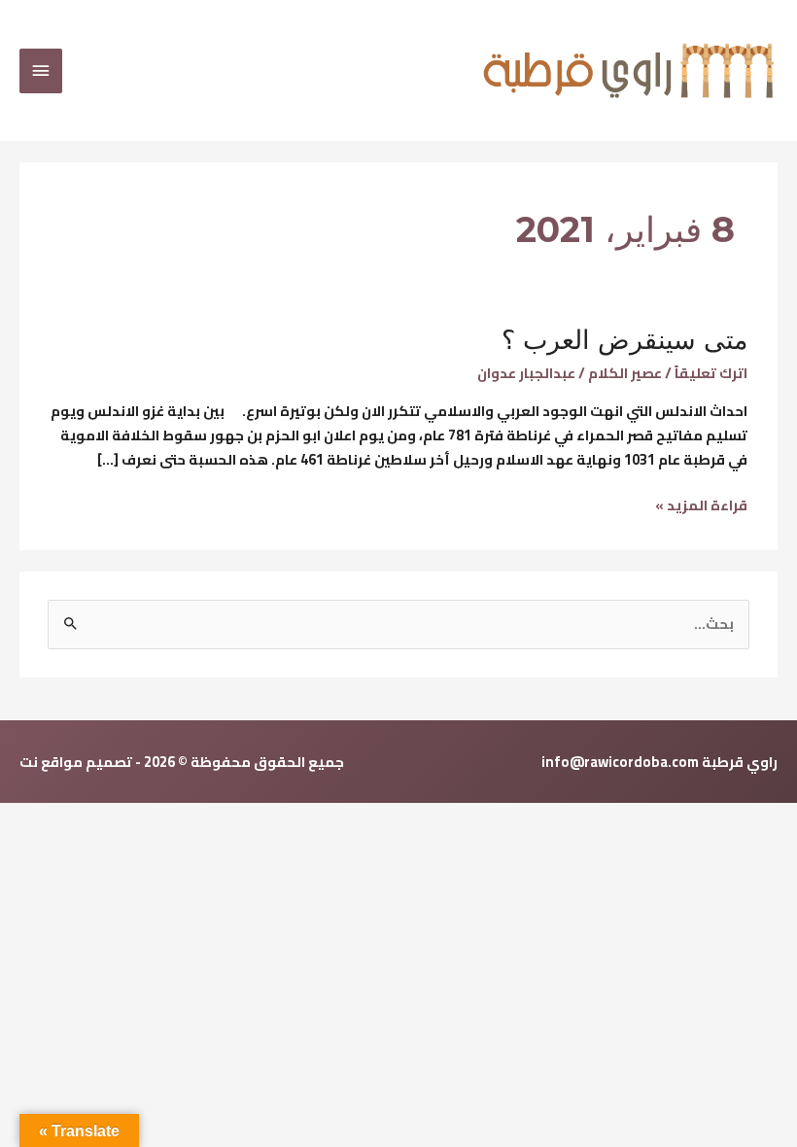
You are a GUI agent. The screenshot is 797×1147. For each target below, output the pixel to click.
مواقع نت (51, 761)
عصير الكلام (625, 373)
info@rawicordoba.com (620, 761)
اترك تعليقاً (711, 373)
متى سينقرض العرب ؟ (624, 340)
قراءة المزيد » (701, 506)
